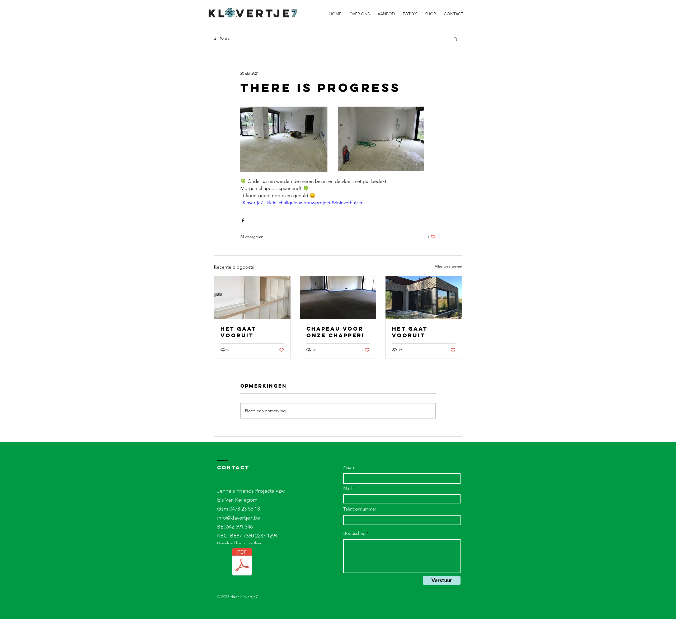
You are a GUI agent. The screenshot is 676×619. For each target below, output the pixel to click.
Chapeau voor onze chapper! (335, 332)
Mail (347, 488)
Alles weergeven (448, 266)
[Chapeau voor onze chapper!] (338, 297)
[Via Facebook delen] (242, 220)
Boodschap (354, 533)
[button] (455, 39)
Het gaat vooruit (238, 332)
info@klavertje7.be (238, 518)
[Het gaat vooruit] (252, 297)
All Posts (221, 38)
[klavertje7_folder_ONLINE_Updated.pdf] (242, 562)
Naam (349, 467)
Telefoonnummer (359, 509)
